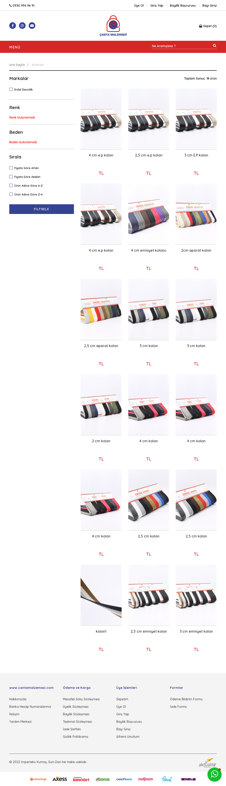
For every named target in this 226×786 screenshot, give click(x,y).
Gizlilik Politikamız (75, 737)
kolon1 (101, 631)
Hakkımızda (17, 699)
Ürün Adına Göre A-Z (28, 185)
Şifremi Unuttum (127, 737)
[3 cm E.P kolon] (196, 118)
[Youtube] (32, 25)
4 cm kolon (148, 441)
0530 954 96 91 (23, 5)
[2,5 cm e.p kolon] (148, 118)
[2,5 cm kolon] (148, 499)
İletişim (14, 714)
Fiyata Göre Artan (26, 168)
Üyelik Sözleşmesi (76, 707)
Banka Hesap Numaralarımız (30, 707)
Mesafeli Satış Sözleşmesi (81, 699)
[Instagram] (22, 25)
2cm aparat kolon (196, 250)
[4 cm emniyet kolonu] (148, 214)
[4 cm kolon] (148, 404)
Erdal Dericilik (23, 89)
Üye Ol (139, 5)
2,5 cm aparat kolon (101, 346)
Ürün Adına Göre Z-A (28, 194)
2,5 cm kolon (148, 536)
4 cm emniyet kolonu (148, 250)
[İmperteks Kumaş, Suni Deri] (113, 25)
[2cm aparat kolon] (196, 214)
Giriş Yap (122, 714)
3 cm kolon (149, 346)
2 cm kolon (101, 441)
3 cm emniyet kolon (196, 631)
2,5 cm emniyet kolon (149, 631)
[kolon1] (101, 595)
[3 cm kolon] (148, 309)
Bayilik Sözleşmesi (76, 714)
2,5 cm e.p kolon (148, 155)
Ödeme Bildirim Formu (186, 699)
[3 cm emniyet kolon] (196, 595)
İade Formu (178, 707)
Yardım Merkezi (20, 722)
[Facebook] (12, 25)
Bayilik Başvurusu (129, 722)
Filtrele (41, 209)
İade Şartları (72, 729)
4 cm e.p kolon (101, 155)
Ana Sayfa (17, 65)
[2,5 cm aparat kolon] (101, 309)
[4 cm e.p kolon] (101, 118)
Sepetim (122, 699)
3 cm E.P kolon (196, 155)
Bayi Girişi (123, 729)
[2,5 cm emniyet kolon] (148, 595)
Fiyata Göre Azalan (27, 176)
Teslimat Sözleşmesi (77, 722)
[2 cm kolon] (101, 404)
